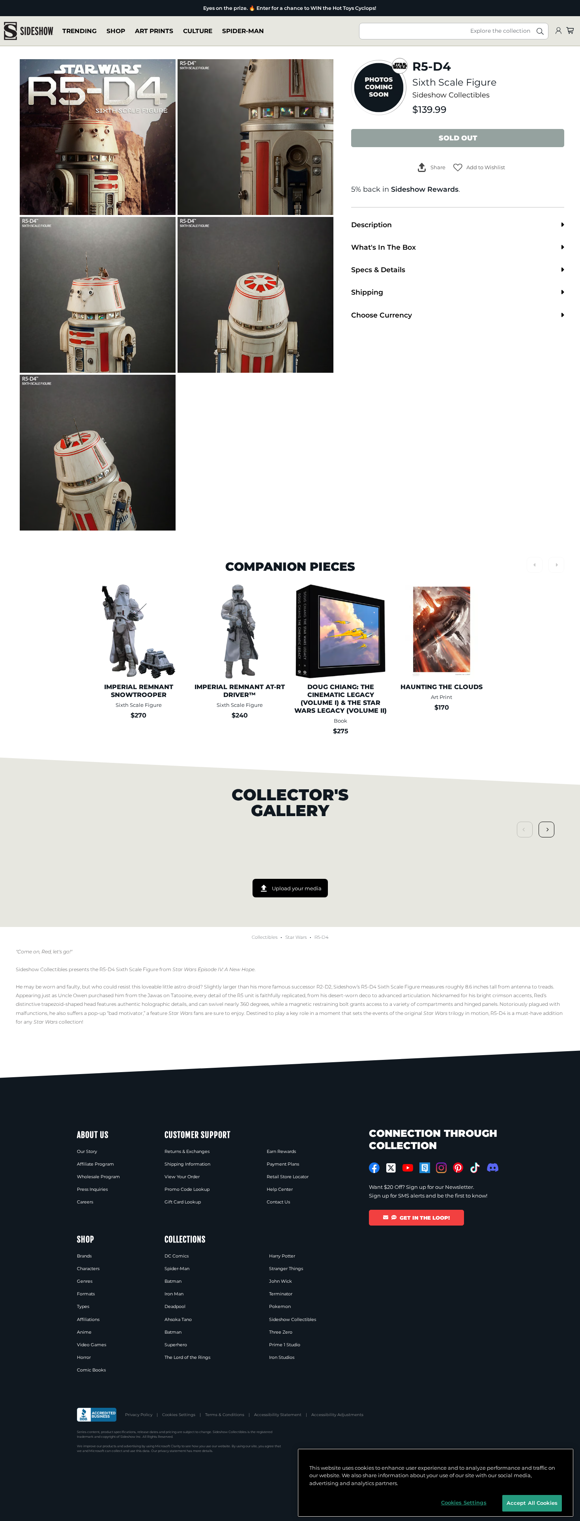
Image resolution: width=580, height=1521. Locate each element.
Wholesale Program (98, 1176)
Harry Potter (282, 1256)
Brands (84, 1256)
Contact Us (278, 1202)
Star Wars (296, 937)
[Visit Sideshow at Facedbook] (374, 1167)
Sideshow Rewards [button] (424, 189)
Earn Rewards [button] (281, 1151)
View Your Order (182, 1176)
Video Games (91, 1344)
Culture (197, 31)
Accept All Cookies (532, 1503)
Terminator (280, 1294)
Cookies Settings (178, 1414)
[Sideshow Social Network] (424, 1167)
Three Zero (280, 1332)
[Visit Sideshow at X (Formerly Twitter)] (391, 1167)
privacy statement (172, 1451)
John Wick (280, 1281)
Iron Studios (281, 1357)
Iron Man (174, 1294)
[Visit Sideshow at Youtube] (407, 1167)
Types (83, 1306)
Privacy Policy (138, 1414)
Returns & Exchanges (187, 1151)
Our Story (87, 1151)
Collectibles (264, 937)
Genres (84, 1281)
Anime (84, 1332)
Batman (173, 1281)
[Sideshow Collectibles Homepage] (28, 31)
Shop (116, 31)
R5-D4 (321, 937)
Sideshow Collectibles (451, 95)
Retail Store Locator (288, 1176)
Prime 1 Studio (284, 1344)
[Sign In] (558, 30)
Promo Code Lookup (187, 1189)
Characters (88, 1268)
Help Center (280, 1189)
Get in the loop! (425, 1218)
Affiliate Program (95, 1164)
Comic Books (91, 1370)
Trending (79, 31)
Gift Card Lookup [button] (183, 1202)
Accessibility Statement (277, 1414)
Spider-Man (243, 31)
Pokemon (280, 1306)
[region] (435, 1482)
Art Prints (154, 31)
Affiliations (88, 1319)
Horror (84, 1357)
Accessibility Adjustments (337, 1414)
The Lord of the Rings (187, 1357)
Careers (85, 1202)
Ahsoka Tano (178, 1319)
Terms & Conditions (224, 1414)
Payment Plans (283, 1164)
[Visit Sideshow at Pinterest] (458, 1167)
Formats (86, 1294)
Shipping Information (187, 1164)
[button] (479, 167)
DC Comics (177, 1256)
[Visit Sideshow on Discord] (491, 1167)
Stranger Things (286, 1268)
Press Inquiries (92, 1189)
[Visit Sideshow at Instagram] (441, 1167)
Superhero (176, 1344)
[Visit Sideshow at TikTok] (475, 1167)
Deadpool (175, 1306)
